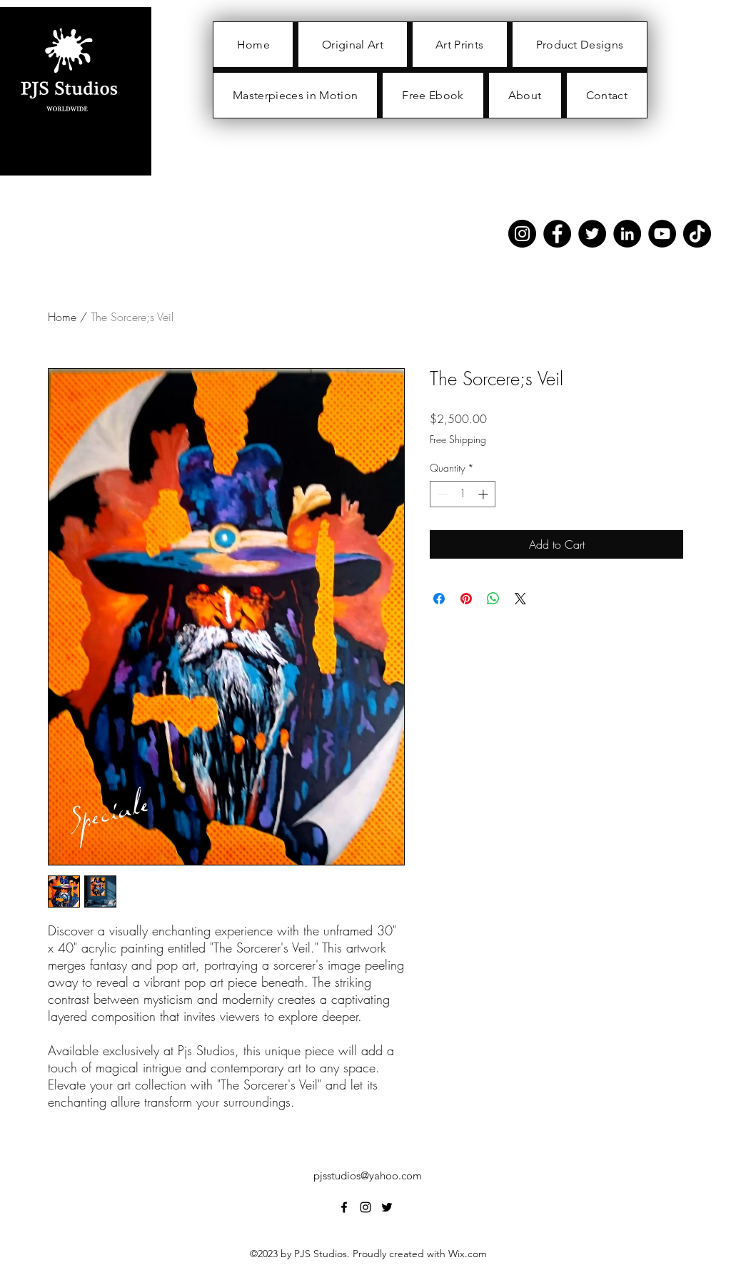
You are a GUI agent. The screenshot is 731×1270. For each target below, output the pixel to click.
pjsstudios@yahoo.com (367, 1175)
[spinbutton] (462, 494)
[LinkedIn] (627, 234)
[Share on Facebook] (439, 598)
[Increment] (484, 494)
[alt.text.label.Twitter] (387, 1207)
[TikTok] (697, 234)
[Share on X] (520, 598)
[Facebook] (557, 234)
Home (62, 317)
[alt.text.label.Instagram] (365, 1207)
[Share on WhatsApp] (493, 598)
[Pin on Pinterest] (466, 598)
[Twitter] (592, 234)
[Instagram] (522, 234)
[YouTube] (662, 234)
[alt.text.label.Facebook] (344, 1207)
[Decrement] (441, 494)
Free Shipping (458, 439)
